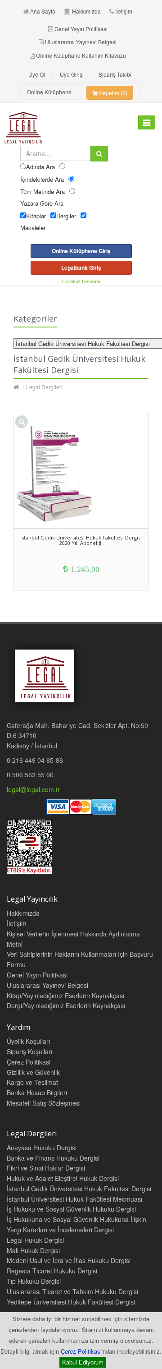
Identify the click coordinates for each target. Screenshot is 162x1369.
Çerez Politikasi (28, 1061)
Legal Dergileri (44, 387)
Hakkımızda (86, 11)
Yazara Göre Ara (41, 203)
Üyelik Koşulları (28, 1041)
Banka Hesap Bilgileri (37, 1092)
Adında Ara (40, 166)
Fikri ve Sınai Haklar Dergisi (46, 1167)
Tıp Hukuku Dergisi (34, 1281)
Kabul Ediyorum (83, 1362)
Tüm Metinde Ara (42, 191)
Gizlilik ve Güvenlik (33, 1072)
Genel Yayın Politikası (81, 28)
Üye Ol (36, 74)
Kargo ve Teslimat (32, 1082)
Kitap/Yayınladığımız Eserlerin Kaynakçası (65, 995)
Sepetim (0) (112, 93)
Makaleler (32, 227)
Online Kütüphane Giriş (81, 251)
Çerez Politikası (81, 1351)
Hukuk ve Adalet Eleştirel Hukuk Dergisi (63, 1178)
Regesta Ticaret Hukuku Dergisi (52, 1270)
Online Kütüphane (49, 92)
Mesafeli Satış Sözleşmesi (44, 1102)
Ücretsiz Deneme (81, 281)
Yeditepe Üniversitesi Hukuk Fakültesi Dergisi (71, 1301)
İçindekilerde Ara (42, 179)
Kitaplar (36, 216)
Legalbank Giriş (81, 267)
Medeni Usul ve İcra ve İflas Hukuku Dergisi (68, 1260)
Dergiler (66, 216)
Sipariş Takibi (115, 74)
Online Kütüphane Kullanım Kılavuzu (81, 55)
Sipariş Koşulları (29, 1051)
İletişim (123, 11)
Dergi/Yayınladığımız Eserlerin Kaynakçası (66, 1005)
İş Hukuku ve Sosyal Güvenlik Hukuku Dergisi (71, 1208)
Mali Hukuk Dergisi (33, 1250)
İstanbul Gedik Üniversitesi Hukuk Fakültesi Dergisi (79, 1188)
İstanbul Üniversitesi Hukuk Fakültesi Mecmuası (74, 1198)
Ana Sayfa (42, 11)
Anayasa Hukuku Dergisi (41, 1147)
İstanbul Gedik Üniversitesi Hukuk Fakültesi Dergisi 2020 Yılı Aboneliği (81, 540)
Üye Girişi (72, 74)
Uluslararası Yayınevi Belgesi (81, 42)
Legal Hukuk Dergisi (35, 1240)
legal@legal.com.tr (33, 789)
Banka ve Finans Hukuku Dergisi (53, 1157)
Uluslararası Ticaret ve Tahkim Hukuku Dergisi (72, 1291)
